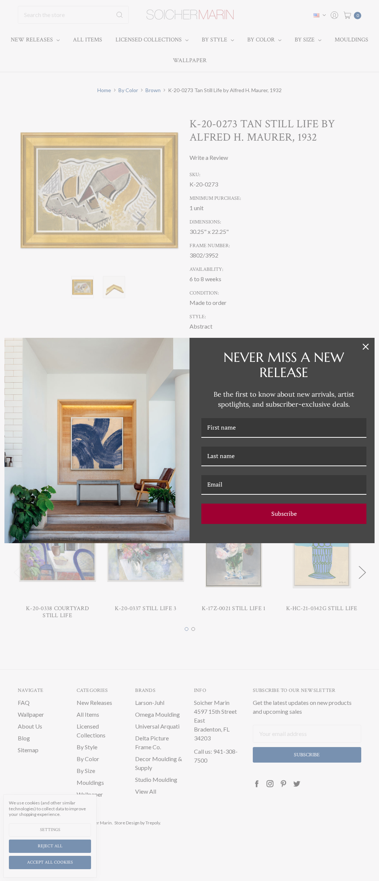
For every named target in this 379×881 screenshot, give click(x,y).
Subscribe (284, 514)
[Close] (366, 347)
